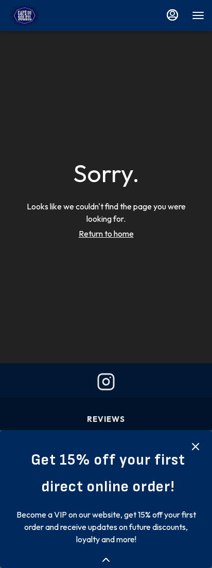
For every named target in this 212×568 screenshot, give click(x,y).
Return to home (106, 233)
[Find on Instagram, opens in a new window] (106, 384)
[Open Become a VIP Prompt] (106, 560)
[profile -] (172, 15)
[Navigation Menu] (198, 15)
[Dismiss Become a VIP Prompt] (195, 446)
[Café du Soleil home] (54, 15)
